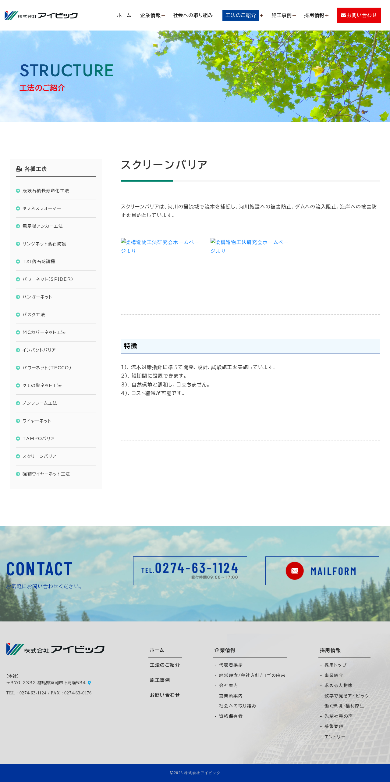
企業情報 (150, 15)
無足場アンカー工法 (43, 226)
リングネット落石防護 (44, 243)
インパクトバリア (39, 350)
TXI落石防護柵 (39, 261)
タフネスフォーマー (42, 208)
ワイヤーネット (37, 420)
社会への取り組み (193, 15)
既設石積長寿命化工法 (46, 190)
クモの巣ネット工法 (42, 385)
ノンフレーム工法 (40, 403)
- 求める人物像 (336, 685)
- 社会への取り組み (235, 706)
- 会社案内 (226, 685)
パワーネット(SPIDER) (48, 279)
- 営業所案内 (228, 696)
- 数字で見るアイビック (344, 696)
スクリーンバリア (39, 456)
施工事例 (281, 15)
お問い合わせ (165, 695)
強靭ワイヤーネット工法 (46, 474)
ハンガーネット (37, 297)
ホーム (124, 15)
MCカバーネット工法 (44, 332)
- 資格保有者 (228, 716)
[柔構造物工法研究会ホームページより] (161, 264)
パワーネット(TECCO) (47, 367)
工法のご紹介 (165, 665)
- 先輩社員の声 (336, 716)
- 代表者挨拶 (228, 665)
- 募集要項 (332, 726)
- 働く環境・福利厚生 (342, 706)
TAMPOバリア (39, 438)
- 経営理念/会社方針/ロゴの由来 (249, 675)
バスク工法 (34, 314)
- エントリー (333, 737)
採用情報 (314, 15)
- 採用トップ (333, 665)
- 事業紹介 (332, 675)
